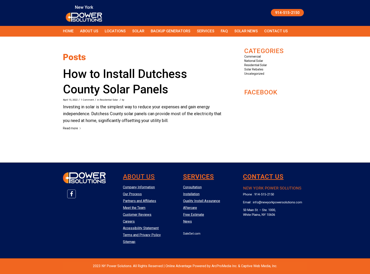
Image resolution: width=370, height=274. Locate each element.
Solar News (246, 31)
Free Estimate (193, 215)
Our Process (132, 194)
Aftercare (190, 208)
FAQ (224, 31)
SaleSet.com (191, 233)
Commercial (252, 56)
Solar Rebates (253, 69)
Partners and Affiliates (139, 201)
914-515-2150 (287, 12)
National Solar (253, 61)
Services (205, 31)
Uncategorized (254, 73)
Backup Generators (170, 31)
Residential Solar (109, 99)
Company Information (139, 187)
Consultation (192, 187)
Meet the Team (134, 208)
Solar (138, 31)
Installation (191, 194)
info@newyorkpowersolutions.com (277, 202)
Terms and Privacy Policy (142, 235)
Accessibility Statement (141, 228)
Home (68, 31)
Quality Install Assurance (201, 201)
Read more (70, 128)
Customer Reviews (137, 215)
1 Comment (87, 99)
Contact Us (276, 31)
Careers (129, 221)
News (187, 221)
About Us (89, 31)
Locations (115, 31)
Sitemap (129, 242)
